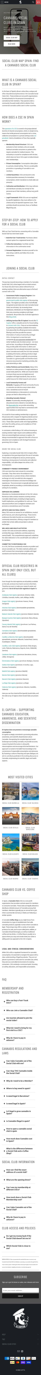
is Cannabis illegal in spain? (18, 1121)
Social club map (11, 37)
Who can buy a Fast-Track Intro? (17, 1001)
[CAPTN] (20, 2)
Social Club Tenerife (30, 869)
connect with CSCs (14, 325)
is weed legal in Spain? (16, 1103)
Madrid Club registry (8, 671)
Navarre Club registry (9, 679)
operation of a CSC (11, 128)
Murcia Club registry (8, 675)
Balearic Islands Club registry (11, 614)
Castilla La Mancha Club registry (12, 637)
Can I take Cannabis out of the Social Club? (19, 1208)
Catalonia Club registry (9, 654)
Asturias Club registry (9, 608)
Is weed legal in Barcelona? (17, 1096)
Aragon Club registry (8, 601)
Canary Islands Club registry (11, 624)
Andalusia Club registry (9, 595)
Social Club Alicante (10, 845)
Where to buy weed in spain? (18, 1088)
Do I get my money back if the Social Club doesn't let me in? (18, 1237)
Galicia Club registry (8, 665)
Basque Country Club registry (11, 618)
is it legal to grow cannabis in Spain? (18, 1112)
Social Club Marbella (10, 793)
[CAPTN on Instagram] (22, 1351)
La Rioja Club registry (9, 683)
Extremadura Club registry (10, 661)
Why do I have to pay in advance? (16, 1039)
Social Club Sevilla (10, 819)
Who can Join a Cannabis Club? (19, 1010)
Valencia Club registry (9, 687)
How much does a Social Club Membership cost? (18, 1198)
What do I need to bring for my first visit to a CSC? (19, 1029)
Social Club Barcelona (30, 819)
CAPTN (22, 1370)
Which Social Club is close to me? (18, 1247)
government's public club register (17, 300)
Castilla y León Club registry (11, 646)
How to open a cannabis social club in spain (19, 1130)
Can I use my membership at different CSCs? (18, 1188)
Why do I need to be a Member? (19, 1081)
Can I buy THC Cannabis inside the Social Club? (19, 1072)
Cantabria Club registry (9, 631)
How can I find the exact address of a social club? (16, 1171)
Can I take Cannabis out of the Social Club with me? (19, 1062)
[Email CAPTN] (18, 1351)
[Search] (33, 2)
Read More (11, 44)
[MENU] (1, 2)
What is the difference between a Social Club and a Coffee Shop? (19, 1150)
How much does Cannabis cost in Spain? (19, 1140)
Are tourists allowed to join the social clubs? (19, 1019)
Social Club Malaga (30, 845)
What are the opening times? (18, 1180)
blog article (12, 317)
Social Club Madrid (10, 869)
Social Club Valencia (30, 793)
